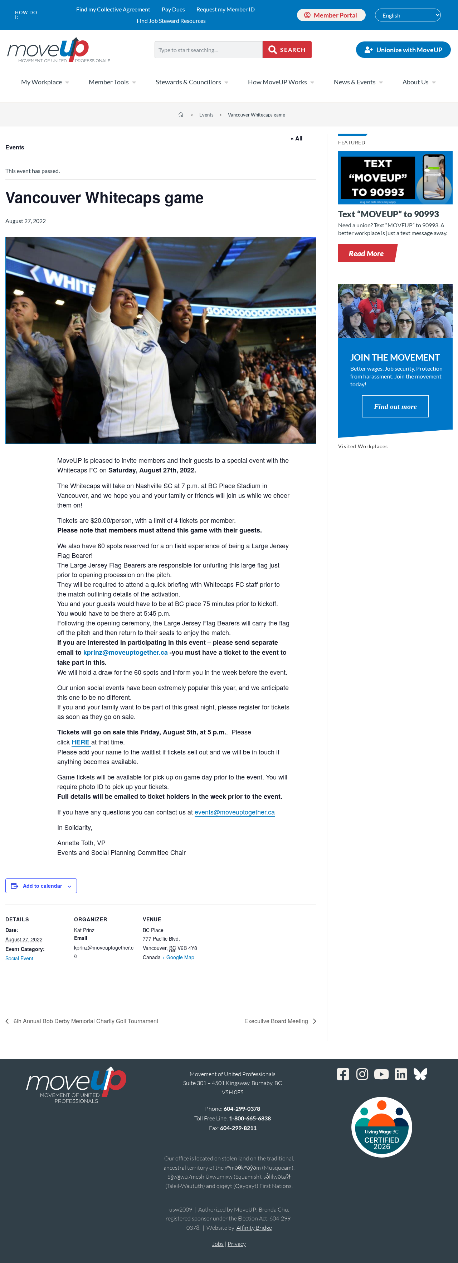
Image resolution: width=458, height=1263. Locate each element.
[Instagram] (362, 1074)
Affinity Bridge (254, 1227)
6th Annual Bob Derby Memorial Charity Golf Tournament (85, 1021)
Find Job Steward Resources (171, 20)
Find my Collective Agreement (113, 9)
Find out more (395, 406)
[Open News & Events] (380, 82)
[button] (366, 253)
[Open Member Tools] (134, 82)
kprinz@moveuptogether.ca (125, 652)
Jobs (218, 1243)
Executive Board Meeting (277, 1021)
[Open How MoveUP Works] (312, 82)
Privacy (237, 1243)
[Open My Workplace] (67, 82)
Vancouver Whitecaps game (256, 115)
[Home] (181, 115)
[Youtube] (382, 1074)
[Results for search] (209, 62)
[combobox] (209, 49)
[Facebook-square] (343, 1074)
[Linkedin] (401, 1074)
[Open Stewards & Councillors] (226, 82)
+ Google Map (178, 957)
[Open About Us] (433, 82)
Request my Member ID (225, 9)
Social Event (19, 958)
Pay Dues (173, 9)
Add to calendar (42, 885)
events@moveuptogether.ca (235, 811)
